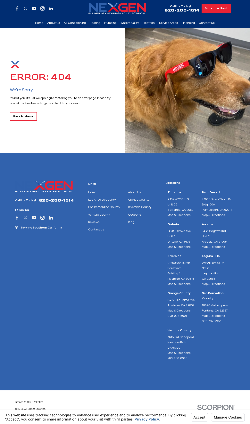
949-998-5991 (177, 316)
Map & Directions (179, 215)
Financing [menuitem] (188, 23)
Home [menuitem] (39, 23)
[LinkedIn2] (51, 8)
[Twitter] (25, 8)
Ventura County (99, 214)
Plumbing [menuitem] (110, 23)
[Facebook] (17, 8)
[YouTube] (34, 8)
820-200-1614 (182, 10)
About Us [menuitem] (53, 23)
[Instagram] (42, 8)
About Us (134, 192)
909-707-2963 (211, 321)
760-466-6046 (177, 358)
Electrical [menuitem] (149, 23)
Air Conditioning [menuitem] (75, 23)
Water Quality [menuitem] (130, 23)
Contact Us (96, 229)
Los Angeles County (102, 199)
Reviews (94, 222)
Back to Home (23, 116)
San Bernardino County (104, 207)
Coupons (134, 214)
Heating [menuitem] (95, 23)
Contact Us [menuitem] (207, 23)
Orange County (138, 199)
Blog (131, 222)
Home (92, 192)
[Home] (117, 8)
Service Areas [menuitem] (168, 23)
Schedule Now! (216, 8)
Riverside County (139, 207)
